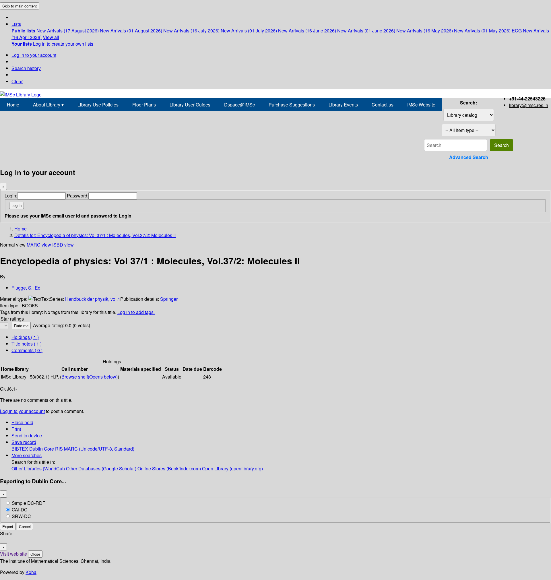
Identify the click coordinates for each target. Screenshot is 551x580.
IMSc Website (421, 104)
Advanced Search (468, 157)
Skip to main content (19, 6)
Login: (11, 195)
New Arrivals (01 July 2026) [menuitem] (249, 30)
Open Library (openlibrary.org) (232, 468)
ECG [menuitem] (517, 30)
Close (35, 554)
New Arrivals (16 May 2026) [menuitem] (424, 30)
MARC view (39, 244)
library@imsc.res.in (528, 105)
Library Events (343, 104)
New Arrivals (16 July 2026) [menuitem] (191, 30)
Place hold (22, 422)
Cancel (25, 526)
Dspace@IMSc (239, 104)
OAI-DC (20, 509)
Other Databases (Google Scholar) (101, 468)
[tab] (26, 343)
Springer (169, 299)
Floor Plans (144, 104)
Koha (31, 572)
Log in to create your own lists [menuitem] (63, 43)
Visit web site (13, 553)
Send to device (26, 435)
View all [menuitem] (51, 37)
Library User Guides (190, 104)
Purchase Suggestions (292, 104)
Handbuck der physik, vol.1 (92, 299)
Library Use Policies (98, 104)
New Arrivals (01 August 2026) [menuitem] (131, 30)
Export (7, 526)
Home (13, 104)
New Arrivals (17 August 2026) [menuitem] (67, 30)
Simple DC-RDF (28, 503)
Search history (26, 68)
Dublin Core (41, 448)
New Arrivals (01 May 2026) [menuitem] (482, 30)
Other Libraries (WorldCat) (38, 468)
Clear (17, 81)
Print (16, 429)
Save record (23, 442)
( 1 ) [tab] (25, 337)
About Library (48, 104)
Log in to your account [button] (22, 411)
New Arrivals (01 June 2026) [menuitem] (366, 30)
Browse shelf (89, 376)
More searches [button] (26, 455)
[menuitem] (23, 30)
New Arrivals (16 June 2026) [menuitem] (307, 30)
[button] (16, 24)
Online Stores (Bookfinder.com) (169, 468)
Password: (77, 195)
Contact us (382, 104)
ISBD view (63, 244)
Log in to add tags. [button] (136, 312)
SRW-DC (21, 516)
